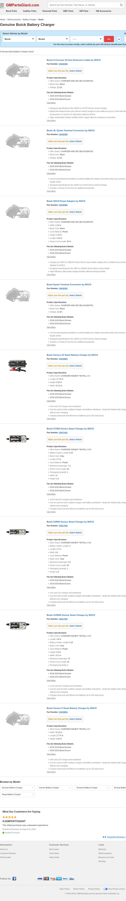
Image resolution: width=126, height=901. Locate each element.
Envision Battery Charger (87, 788)
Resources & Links (106, 857)
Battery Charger (29, 20)
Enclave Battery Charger (12, 788)
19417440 (63, 526)
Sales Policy (64, 889)
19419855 (63, 359)
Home (2, 20)
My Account (54, 849)
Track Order (54, 853)
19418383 (63, 288)
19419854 (63, 712)
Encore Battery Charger (49, 788)
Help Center (54, 857)
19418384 (63, 64)
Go (108, 39)
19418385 (63, 134)
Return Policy (79, 889)
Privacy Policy (94, 889)
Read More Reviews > (116, 837)
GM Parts (102, 849)
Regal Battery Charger (11, 794)
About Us (4, 849)
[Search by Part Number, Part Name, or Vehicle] (121, 5)
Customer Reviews (8, 853)
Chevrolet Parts (49, 11)
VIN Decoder (5, 857)
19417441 (63, 433)
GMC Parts (68, 11)
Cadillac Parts (29, 11)
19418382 (63, 205)
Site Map (102, 861)
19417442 (63, 619)
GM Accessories (103, 11)
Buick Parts (11, 11)
